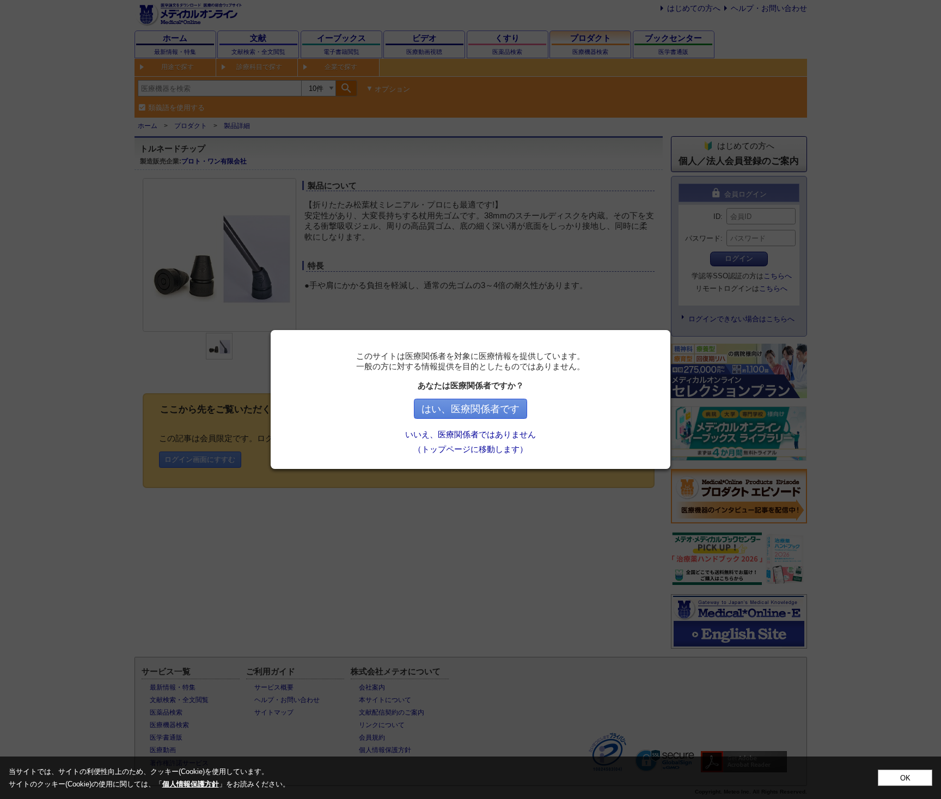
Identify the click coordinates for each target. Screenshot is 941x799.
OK (905, 778)
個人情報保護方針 (190, 784)
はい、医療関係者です (470, 409)
